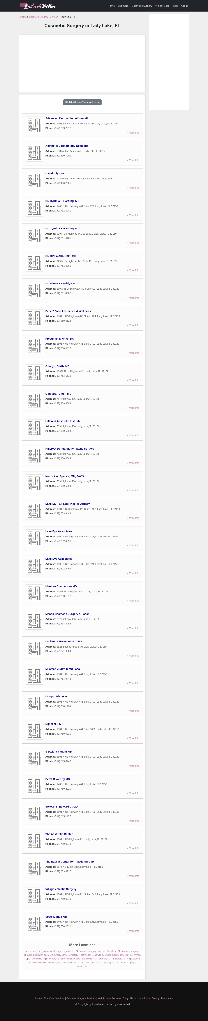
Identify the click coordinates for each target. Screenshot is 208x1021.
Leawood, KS (52, 958)
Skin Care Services (54, 998)
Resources (167, 998)
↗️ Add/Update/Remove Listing (82, 102)
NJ (128, 958)
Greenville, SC (73, 962)
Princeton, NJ (118, 958)
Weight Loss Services (109, 998)
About (184, 5)
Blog (175, 5)
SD (83, 962)
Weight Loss (162, 5)
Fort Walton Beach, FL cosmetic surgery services (104, 955)
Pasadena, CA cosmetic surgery (122, 951)
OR (63, 962)
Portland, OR (54, 962)
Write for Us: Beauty (148, 998)
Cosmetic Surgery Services (43, 16)
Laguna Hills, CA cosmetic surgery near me (84, 951)
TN (102, 962)
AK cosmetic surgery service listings (43, 951)
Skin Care (123, 5)
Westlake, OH (39, 962)
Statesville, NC (89, 958)
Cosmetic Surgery (142, 5)
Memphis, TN (92, 962)
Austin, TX (125, 962)
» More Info (133, 132)
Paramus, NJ (104, 958)
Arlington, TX (111, 962)
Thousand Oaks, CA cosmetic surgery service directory (51, 955)
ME (78, 958)
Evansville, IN (38, 958)
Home (111, 5)
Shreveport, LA (68, 958)
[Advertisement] (82, 63)
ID (29, 958)
